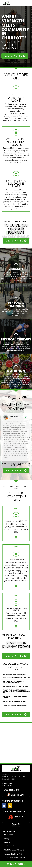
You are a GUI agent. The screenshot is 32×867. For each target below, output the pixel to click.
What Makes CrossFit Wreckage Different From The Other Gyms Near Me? (16, 691)
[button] (2, 437)
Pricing (6, 838)
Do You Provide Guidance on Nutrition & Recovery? (13, 682)
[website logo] (11, 3)
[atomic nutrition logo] (16, 817)
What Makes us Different (14, 850)
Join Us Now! (9, 846)
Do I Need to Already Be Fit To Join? (15, 686)
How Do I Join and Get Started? (14, 674)
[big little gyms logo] (16, 794)
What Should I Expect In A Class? (15, 705)
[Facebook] (4, 805)
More (6, 842)
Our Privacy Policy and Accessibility (16, 857)
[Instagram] (10, 805)
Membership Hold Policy (13, 854)
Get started (8, 834)
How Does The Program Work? (14, 701)
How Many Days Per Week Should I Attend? (15, 697)
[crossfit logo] (16, 824)
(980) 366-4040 (6, 785)
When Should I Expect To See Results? (16, 678)
